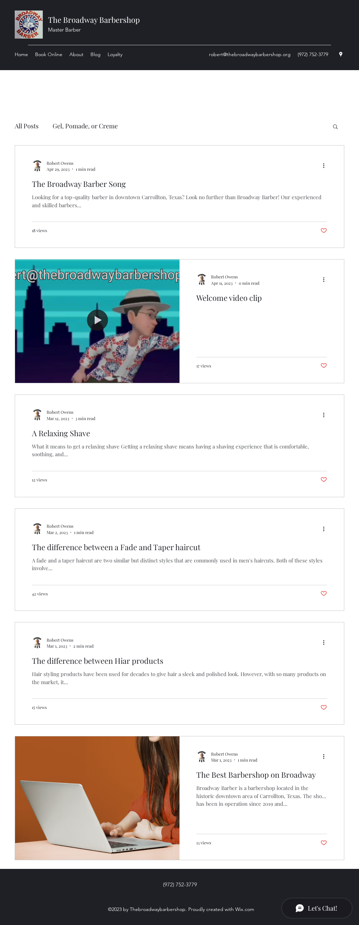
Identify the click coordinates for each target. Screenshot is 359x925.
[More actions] (326, 166)
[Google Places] (340, 54)
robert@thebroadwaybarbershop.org (250, 54)
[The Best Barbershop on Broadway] (97, 798)
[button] (335, 127)
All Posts (27, 126)
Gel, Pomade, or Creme (85, 126)
